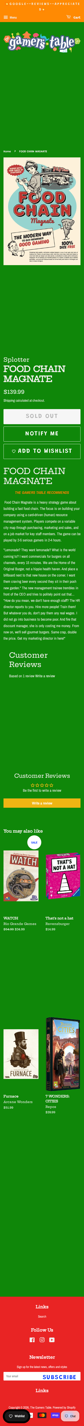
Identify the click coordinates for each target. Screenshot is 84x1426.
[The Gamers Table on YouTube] (52, 1341)
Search (42, 1316)
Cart (76, 18)
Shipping (9, 400)
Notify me (42, 434)
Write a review (45, 675)
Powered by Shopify (64, 1407)
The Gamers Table (40, 1407)
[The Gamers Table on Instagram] (42, 1341)
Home (7, 151)
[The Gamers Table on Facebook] (32, 1341)
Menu (13, 17)
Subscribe (60, 1377)
